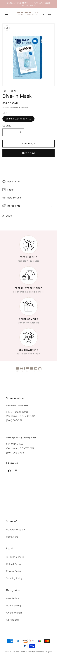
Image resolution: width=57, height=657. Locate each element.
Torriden (9, 91)
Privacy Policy (13, 571)
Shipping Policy (14, 578)
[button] (6, 13)
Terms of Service (15, 557)
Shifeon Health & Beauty (23, 652)
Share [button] (8, 216)
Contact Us (12, 537)
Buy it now (28, 153)
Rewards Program (15, 529)
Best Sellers (12, 598)
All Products (12, 620)
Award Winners (14, 613)
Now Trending (13, 605)
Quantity (6, 126)
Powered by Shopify (43, 652)
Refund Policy (13, 564)
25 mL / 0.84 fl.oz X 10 (18, 118)
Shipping (6, 107)
